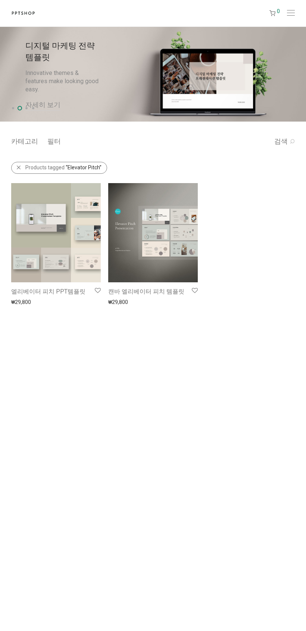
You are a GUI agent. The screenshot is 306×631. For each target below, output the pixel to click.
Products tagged (63, 167)
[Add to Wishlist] (97, 291)
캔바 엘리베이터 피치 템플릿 (146, 291)
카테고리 (24, 141)
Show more (21, 302)
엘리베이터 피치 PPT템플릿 (48, 291)
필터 (54, 141)
